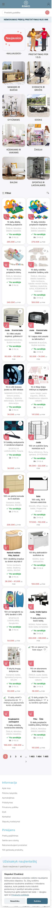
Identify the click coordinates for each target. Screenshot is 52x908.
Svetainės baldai (13, 502)
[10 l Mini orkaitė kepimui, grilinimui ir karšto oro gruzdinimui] (13, 317)
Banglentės (14, 623)
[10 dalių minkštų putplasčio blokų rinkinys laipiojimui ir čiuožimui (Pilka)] (13, 257)
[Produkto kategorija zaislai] (38, 138)
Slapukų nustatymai (11, 821)
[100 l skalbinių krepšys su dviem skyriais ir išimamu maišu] (13, 540)
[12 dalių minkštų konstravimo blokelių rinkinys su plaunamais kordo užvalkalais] (13, 706)
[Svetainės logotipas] (26, 4)
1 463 (32, 756)
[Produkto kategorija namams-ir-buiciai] (13, 77)
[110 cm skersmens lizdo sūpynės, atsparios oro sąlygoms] (38, 656)
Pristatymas (7, 802)
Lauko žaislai (35, 393)
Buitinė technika (14, 342)
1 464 (38, 756)
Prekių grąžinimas (10, 835)
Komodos (10, 505)
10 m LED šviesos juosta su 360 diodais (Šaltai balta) (13, 389)
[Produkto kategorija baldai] (13, 171)
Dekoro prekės (13, 396)
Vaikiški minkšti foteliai (37, 283)
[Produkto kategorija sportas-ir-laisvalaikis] (38, 172)
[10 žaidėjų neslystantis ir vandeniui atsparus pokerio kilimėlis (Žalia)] (13, 430)
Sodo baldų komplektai (38, 627)
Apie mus (6, 788)
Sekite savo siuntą (10, 840)
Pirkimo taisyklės (9, 793)
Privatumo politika (10, 807)
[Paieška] (47, 12)
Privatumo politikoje (20, 895)
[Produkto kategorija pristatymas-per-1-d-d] (38, 44)
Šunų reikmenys (35, 452)
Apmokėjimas (8, 798)
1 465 (45, 756)
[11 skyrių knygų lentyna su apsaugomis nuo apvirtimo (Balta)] (13, 656)
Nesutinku (14, 901)
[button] (6, 217)
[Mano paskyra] (48, 4)
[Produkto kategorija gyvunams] (13, 108)
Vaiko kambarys (37, 281)
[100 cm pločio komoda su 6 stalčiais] (13, 483)
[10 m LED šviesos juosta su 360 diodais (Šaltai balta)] (13, 374)
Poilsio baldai (41, 624)
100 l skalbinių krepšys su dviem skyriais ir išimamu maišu (14, 561)
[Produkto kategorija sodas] (38, 108)
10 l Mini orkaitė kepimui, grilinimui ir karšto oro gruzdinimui (14, 336)
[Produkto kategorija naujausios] (13, 42)
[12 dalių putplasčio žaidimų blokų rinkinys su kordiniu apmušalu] (38, 706)
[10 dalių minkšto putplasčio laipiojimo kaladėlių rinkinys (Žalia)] (38, 209)
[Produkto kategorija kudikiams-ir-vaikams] (13, 139)
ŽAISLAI (9, 228)
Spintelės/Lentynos (13, 677)
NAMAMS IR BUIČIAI (13, 340)
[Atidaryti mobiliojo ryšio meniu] (3, 4)
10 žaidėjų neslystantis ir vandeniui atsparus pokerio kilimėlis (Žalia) (13, 445)
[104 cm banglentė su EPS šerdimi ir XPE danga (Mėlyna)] (13, 599)
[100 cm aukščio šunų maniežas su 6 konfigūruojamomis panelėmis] (38, 430)
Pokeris (20, 451)
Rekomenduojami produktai (14, 845)
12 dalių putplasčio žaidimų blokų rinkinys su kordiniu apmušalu (38, 725)
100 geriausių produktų (12, 850)
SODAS (35, 559)
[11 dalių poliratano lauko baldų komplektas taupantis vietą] (38, 599)
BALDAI (18, 505)
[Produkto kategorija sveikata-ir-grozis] (38, 77)
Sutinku (37, 901)
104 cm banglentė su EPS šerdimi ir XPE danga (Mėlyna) (13, 614)
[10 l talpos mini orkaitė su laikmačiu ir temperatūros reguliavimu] (38, 317)
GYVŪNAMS (42, 454)
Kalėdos (8, 398)
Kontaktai (6, 816)
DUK (4, 812)
